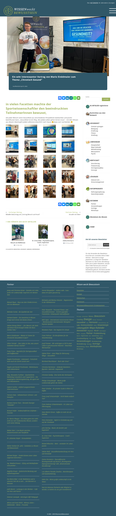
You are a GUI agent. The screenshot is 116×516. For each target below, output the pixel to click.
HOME (92, 227)
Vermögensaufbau (97, 168)
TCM (90, 338)
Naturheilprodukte (97, 194)
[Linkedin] (67, 98)
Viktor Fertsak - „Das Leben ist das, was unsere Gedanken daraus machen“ (22, 344)
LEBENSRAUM (95, 142)
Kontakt (79, 294)
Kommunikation (87, 325)
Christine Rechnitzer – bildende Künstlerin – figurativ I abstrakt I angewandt (56, 368)
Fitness (93, 133)
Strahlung (94, 135)
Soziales (101, 335)
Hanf (87, 322)
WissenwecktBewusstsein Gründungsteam (91, 305)
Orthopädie (83, 333)
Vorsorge (94, 170)
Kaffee (78, 325)
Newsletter (80, 290)
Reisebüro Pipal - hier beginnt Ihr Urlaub (55, 330)
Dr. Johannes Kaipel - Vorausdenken (19, 438)
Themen (80, 309)
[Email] (78, 98)
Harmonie (29, 249)
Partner (93, 204)
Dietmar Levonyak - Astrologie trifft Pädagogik (22, 497)
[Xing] (71, 98)
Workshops (94, 210)
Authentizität (85, 316)
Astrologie (79, 316)
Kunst (95, 325)
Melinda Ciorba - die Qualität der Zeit (19, 312)
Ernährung (94, 131)
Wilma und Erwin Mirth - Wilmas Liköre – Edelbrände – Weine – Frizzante (21, 504)
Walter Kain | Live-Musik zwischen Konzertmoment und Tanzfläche (18, 431)
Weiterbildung (81, 346)
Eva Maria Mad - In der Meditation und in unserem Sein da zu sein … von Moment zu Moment (21, 481)
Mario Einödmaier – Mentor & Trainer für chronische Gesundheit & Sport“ (21, 336)
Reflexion (78, 335)
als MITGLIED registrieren (99, 106)
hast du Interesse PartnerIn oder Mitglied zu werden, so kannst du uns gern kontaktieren (56, 488)
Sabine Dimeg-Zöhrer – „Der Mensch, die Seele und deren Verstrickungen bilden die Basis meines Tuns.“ (22, 327)
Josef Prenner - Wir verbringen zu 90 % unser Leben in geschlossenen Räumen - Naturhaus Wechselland (57, 345)
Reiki (90, 335)
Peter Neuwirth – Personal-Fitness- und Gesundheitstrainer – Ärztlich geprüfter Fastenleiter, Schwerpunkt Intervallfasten (55, 312)
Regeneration (84, 335)
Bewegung (94, 129)
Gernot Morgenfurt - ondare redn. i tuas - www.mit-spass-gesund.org (56, 291)
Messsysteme (95, 152)
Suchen (87, 97)
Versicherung (95, 163)
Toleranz (93, 338)
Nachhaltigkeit (102, 331)
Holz (107, 322)
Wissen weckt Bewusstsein (88, 284)
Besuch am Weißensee (18, 243)
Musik (96, 330)
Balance (91, 316)
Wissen (87, 346)
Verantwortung (96, 341)
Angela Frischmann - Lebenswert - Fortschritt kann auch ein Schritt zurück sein (22, 360)
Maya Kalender (96, 147)
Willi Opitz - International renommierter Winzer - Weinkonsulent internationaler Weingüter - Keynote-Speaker (58, 322)
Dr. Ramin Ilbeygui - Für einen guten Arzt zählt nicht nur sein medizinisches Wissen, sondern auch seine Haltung (22, 421)
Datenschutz (81, 298)
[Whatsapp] (75, 98)
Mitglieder (90, 331)
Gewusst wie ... (96, 180)
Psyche (93, 154)
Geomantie (99, 319)
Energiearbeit (95, 145)
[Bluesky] (63, 98)
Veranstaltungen (96, 206)
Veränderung (81, 344)
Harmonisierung (102, 322)
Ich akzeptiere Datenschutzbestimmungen (99, 248)
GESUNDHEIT (94, 123)
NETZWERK (94, 3)
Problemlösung (99, 333)
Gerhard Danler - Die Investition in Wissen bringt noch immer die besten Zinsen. (21, 319)
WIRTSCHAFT (94, 160)
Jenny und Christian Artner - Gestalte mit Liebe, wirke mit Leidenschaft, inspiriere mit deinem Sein (23, 292)
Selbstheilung (95, 335)
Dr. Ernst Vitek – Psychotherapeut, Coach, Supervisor (43, 241)
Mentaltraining (96, 149)
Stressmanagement (97, 182)
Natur (78, 333)
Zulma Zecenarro (68, 241)
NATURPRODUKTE (96, 189)
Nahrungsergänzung (98, 192)
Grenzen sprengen (97, 126)
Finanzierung (95, 166)
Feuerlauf (94, 319)
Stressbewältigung (82, 338)
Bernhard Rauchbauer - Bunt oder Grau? (55, 361)
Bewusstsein (17, 249)
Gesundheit (23, 249)
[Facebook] (60, 98)
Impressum (80, 302)
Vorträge (94, 208)
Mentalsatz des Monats (98, 217)
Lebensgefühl (83, 327)
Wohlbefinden (96, 346)
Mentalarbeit (82, 330)
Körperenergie (36, 249)
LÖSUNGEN (94, 177)
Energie (88, 319)
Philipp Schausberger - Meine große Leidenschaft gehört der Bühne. (54, 382)
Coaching (80, 320)
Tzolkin (99, 338)
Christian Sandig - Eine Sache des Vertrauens (57, 375)
